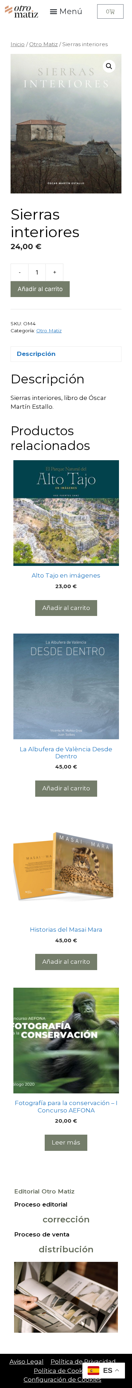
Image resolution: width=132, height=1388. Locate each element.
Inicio (18, 44)
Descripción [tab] (36, 353)
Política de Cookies (62, 1370)
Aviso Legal (27, 1361)
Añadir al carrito (40, 288)
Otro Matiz (43, 44)
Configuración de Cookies (62, 1379)
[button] (66, 11)
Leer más (66, 1142)
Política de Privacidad (83, 1361)
